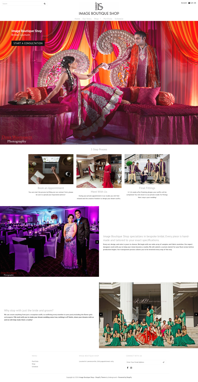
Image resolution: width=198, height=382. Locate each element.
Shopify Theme (100, 377)
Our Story (87, 19)
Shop (96, 19)
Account (184, 3)
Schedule (119, 19)
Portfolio (108, 19)
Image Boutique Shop (86, 377)
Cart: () (193, 3)
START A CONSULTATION (169, 43)
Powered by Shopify (125, 377)
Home (77, 19)
